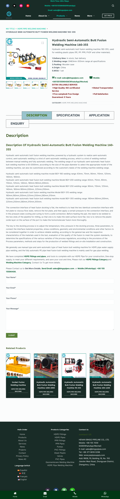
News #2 (22, 459)
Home (28, 16)
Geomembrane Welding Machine (60, 462)
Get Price (108, 16)
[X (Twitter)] (14, 5)
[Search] (113, 6)
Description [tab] (36, 115)
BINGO (9, 18)
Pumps (60, 447)
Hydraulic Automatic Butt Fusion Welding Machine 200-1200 (101, 385)
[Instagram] (21, 5)
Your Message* (12, 308)
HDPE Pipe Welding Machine (74, 103)
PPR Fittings (60, 440)
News (77, 16)
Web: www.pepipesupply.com (92, 455)
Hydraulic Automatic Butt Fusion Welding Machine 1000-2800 (46, 385)
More (89, 16)
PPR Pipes (60, 443)
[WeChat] (72, 490)
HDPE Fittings (60, 434)
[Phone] (56, 490)
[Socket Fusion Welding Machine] (18, 365)
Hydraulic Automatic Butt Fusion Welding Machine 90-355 (73, 385)
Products (61, 16)
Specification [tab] (68, 115)
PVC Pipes (60, 459)
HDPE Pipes (60, 437)
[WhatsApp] (64, 490)
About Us (42, 16)
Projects (22, 450)
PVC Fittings (59, 450)
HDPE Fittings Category (97, 259)
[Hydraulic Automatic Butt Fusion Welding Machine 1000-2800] (46, 365)
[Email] (47, 490)
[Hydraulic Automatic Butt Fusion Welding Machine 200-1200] (102, 365)
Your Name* (11, 277)
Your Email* (11, 288)
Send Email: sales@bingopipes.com (58, 268)
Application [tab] (99, 115)
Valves (60, 456)
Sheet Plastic (60, 453)
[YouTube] (28, 5)
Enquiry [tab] (17, 123)
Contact (22, 453)
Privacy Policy (22, 456)
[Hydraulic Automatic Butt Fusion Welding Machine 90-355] (74, 365)
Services (22, 443)
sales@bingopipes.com (72, 78)
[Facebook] (7, 5)
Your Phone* (11, 298)
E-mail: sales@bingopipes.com (92, 449)
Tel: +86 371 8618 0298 (89, 452)
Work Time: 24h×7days (60, 1)
